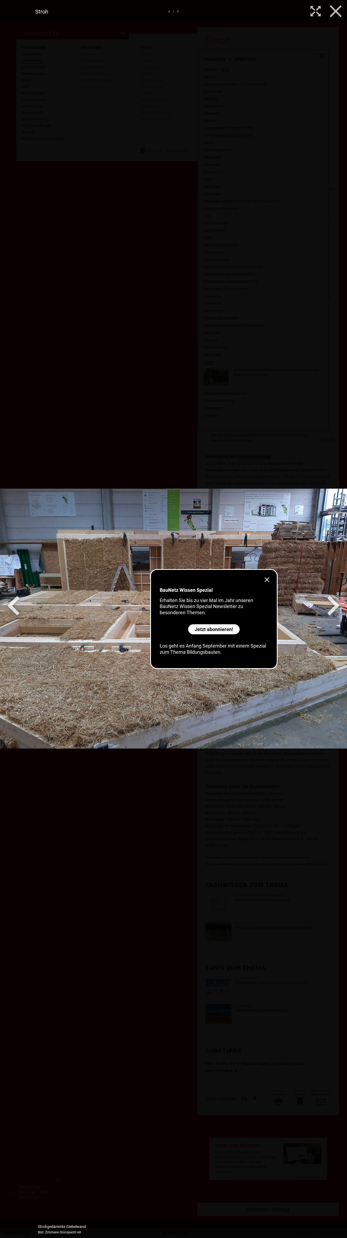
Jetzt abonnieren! (214, 629)
